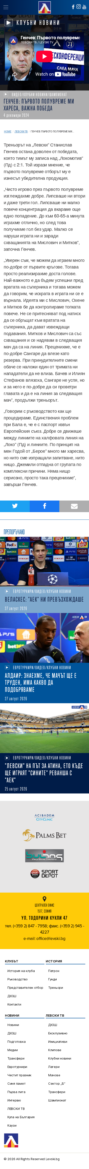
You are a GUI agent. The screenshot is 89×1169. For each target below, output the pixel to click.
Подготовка (16, 1041)
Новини (13, 1025)
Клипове (54, 1050)
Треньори (55, 987)
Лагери (53, 1067)
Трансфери (15, 1058)
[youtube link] (84, 7)
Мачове (54, 1075)
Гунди (52, 979)
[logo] (44, 7)
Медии (12, 1050)
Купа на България (21, 1117)
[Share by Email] (74, 506)
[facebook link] (73, 7)
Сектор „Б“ (56, 1083)
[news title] (44, 562)
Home (7, 131)
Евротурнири (17, 1067)
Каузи (12, 1125)
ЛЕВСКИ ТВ (16, 1109)
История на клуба (21, 971)
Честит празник (19, 1075)
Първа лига (16, 1092)
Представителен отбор (25, 987)
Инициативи (57, 1041)
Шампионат (57, 1100)
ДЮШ (11, 996)
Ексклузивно (57, 1033)
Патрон (53, 971)
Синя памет (16, 1083)
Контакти (14, 1004)
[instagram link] (78, 6)
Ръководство (17, 979)
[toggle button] (5, 7)
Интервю (14, 1100)
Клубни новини (59, 1058)
